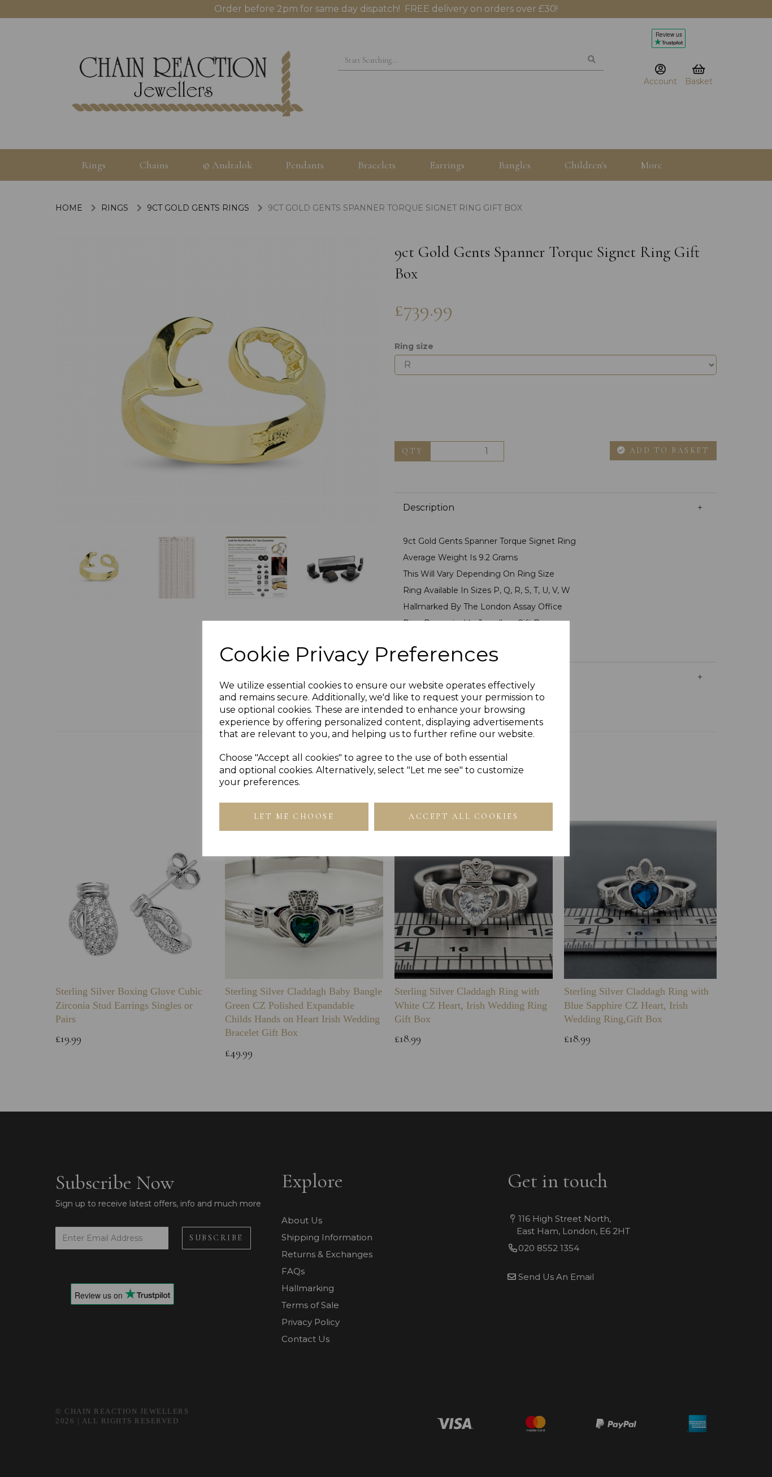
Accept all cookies (463, 816)
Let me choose (294, 816)
